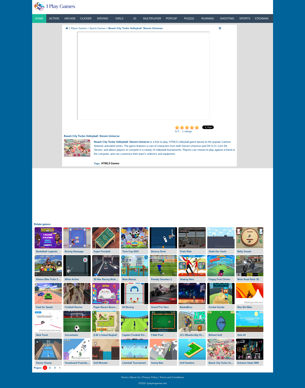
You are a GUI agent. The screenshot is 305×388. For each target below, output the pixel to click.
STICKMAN (261, 18)
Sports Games (97, 28)
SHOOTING (227, 18)
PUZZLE (189, 18)
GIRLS (119, 18)
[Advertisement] (46, 77)
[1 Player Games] (54, 5)
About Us (135, 377)
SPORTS (244, 18)
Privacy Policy (149, 377)
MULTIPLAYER (152, 18)
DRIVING (102, 18)
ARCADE (70, 18)
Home (39, 18)
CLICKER (86, 18)
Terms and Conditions (172, 377)
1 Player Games (78, 28)
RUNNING (207, 18)
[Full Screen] (220, 28)
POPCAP (171, 18)
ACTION (54, 18)
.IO (134, 18)
